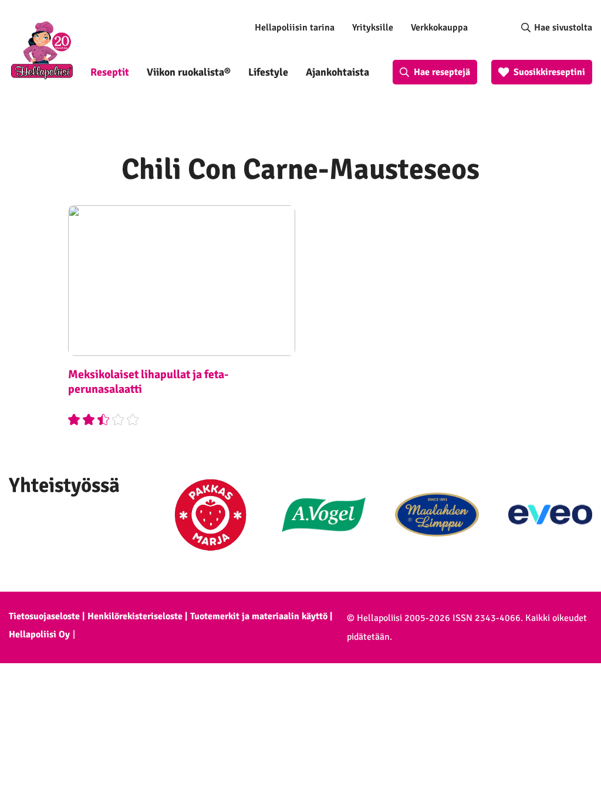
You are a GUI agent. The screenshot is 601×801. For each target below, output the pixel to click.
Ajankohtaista (337, 72)
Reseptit (109, 72)
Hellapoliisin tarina (295, 27)
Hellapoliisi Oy (39, 634)
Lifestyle (268, 72)
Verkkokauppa (439, 27)
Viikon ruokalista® (189, 72)
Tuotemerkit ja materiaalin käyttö (258, 616)
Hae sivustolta (563, 27)
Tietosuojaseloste (44, 616)
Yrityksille (372, 27)
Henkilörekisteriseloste (135, 616)
